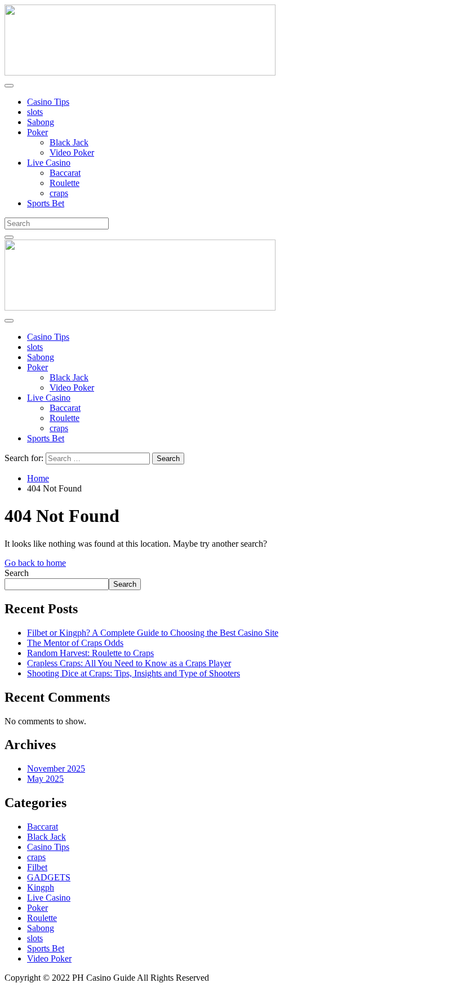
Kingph (40, 887)
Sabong (40, 122)
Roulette (64, 183)
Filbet (37, 867)
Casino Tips (48, 102)
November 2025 (56, 768)
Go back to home (35, 563)
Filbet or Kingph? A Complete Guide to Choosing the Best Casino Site (152, 632)
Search (17, 573)
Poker (37, 132)
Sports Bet (45, 203)
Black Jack (69, 142)
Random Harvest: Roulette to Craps (90, 653)
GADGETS (48, 877)
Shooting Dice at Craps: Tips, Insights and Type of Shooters (133, 673)
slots (35, 112)
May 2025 (45, 778)
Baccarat (65, 173)
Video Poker (72, 152)
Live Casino (48, 162)
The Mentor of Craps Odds (75, 643)
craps (59, 193)
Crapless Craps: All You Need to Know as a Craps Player (129, 663)
